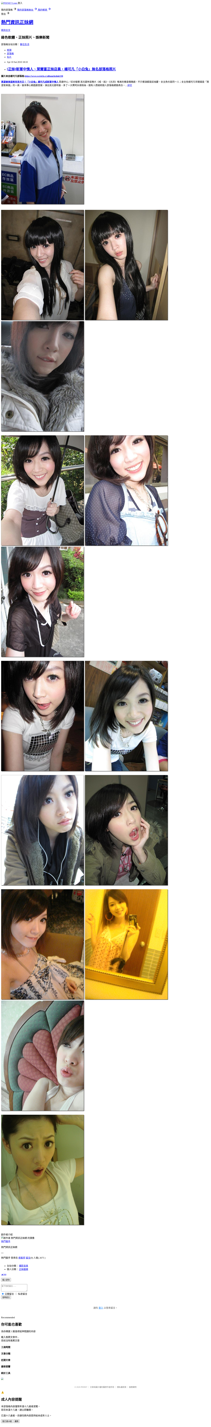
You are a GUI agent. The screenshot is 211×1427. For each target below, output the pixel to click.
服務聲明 (133, 1387)
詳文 (129, 85)
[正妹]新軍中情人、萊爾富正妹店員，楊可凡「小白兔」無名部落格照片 (61, 69)
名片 (9, 57)
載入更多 (6, 1280)
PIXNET (84, 1387)
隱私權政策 (121, 1387)
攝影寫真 (23, 1266)
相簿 (9, 50)
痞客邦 (21, 1258)
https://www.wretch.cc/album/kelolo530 (44, 76)
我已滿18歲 (7, 1421)
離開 (16, 1421)
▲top (3, 1274)
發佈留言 (6, 1297)
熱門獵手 (5, 1241)
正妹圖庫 (23, 1269)
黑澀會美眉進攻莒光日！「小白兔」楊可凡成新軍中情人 (30, 82)
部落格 (10, 53)
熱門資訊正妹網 (17, 22)
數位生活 (24, 44)
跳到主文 (5, 30)
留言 (28, 1258)
